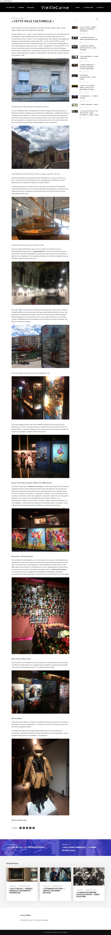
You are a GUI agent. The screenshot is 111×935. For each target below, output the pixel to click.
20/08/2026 (85, 42)
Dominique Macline (24, 886)
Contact (100, 7)
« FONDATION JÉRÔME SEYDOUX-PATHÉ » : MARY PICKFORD (88, 47)
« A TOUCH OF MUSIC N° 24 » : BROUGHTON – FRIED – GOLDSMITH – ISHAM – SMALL (89, 113)
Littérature (88, 7)
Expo (78, 7)
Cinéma (21, 7)
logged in (32, 920)
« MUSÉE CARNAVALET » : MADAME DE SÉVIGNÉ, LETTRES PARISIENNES (88, 66)
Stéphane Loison (17, 18)
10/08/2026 (85, 107)
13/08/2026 (85, 82)
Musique (30, 7)
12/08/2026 (85, 92)
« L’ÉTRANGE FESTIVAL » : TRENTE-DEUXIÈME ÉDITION (54, 891)
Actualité (10, 7)
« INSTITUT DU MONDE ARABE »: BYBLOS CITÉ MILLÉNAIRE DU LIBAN (87, 87)
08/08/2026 (85, 117)
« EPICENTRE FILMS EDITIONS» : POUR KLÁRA (88, 77)
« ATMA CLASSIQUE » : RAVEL (89, 104)
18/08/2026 (85, 52)
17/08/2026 (85, 61)
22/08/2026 (85, 33)
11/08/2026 (85, 100)
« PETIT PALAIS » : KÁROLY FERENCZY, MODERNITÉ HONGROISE (88, 29)
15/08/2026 (85, 71)
